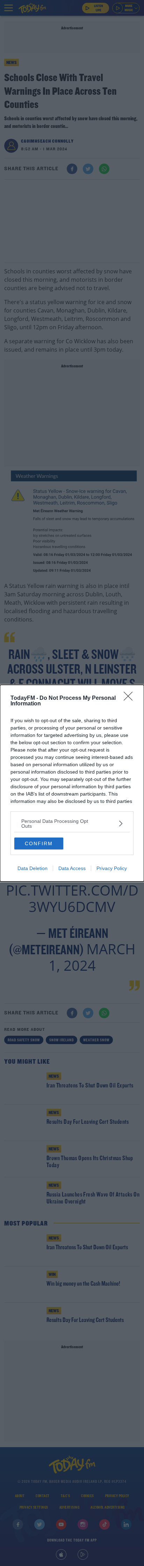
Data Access (72, 868)
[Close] (130, 698)
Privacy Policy (111, 868)
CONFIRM (39, 843)
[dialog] (72, 783)
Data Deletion (32, 868)
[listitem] (72, 823)
